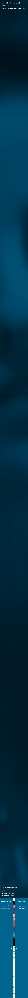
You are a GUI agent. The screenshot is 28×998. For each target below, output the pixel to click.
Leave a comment (9, 895)
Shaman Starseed (9, 891)
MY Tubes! (6, 3)
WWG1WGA (10, 8)
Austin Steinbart (18, 8)
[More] (24, 8)
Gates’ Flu (4, 8)
